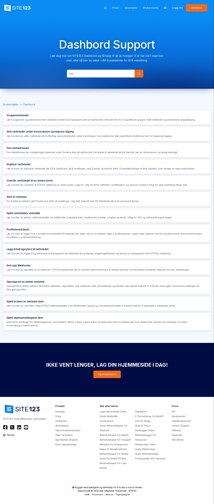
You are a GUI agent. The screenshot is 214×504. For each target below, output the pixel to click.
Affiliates (176, 430)
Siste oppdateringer (66, 444)
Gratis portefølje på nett (113, 458)
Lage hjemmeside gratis (113, 411)
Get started (196, 8)
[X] (12, 427)
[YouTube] (26, 427)
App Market (66, 439)
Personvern (97, 494)
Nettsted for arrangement (114, 444)
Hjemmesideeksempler (67, 430)
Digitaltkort (141, 411)
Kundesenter (178, 416)
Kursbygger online (145, 430)
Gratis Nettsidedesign (146, 453)
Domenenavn (107, 420)
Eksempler (131, 7)
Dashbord (29, 104)
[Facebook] (5, 427)
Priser (115, 7)
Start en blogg (142, 420)
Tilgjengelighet (122, 494)
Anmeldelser (62, 425)
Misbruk (109, 494)
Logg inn (177, 7)
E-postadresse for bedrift (149, 416)
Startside (60, 411)
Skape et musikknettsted (113, 449)
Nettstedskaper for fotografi (115, 439)
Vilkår (87, 494)
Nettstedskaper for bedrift (114, 435)
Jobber (180, 425)
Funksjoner (61, 420)
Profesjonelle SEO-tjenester (150, 458)
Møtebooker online (145, 444)
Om (173, 411)
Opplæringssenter (181, 420)
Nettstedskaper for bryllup (114, 453)
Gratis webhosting (145, 449)
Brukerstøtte (150, 7)
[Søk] (139, 74)
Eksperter (177, 435)
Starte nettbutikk (109, 416)
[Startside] (105, 8)
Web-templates (64, 435)
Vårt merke (178, 439)
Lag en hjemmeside (107, 374)
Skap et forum (143, 425)
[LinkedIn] (19, 427)
